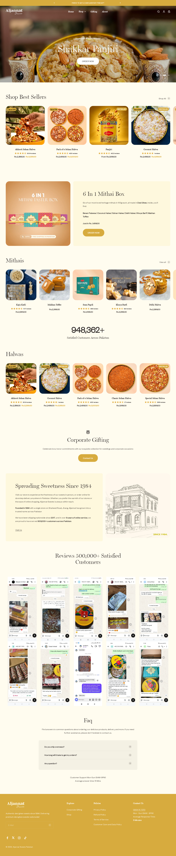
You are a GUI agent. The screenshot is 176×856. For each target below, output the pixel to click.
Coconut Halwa (151, 149)
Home (71, 11)
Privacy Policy (100, 809)
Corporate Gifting (74, 809)
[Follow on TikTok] (25, 837)
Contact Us (88, 458)
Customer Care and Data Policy (108, 824)
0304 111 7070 (139, 809)
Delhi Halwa (155, 304)
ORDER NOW (93, 232)
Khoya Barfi (121, 304)
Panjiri (109, 149)
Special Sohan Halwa (155, 398)
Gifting (94, 11)
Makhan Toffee (54, 304)
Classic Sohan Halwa (121, 398)
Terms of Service (101, 819)
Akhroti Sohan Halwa (25, 149)
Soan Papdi (88, 304)
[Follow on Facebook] (7, 837)
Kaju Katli (21, 304)
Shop (81, 11)
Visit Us (18, 530)
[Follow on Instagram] (19, 837)
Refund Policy (100, 814)
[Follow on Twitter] (13, 837)
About (105, 11)
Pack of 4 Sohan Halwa (67, 149)
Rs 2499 (88, 66)
